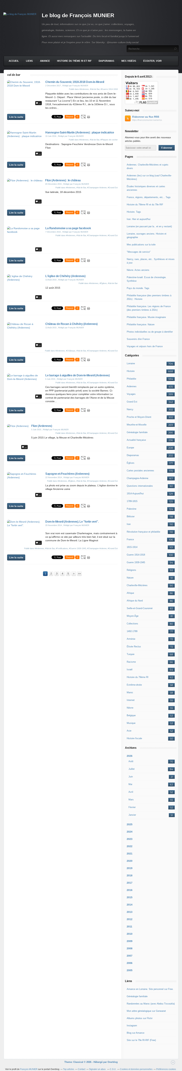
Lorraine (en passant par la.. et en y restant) (149, 226)
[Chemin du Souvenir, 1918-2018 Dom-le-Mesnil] (25, 85)
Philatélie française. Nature (140, 324)
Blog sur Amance (135, 1032)
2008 (129, 948)
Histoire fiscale (134, 738)
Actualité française (136, 440)
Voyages (131, 394)
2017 (129, 882)
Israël (129, 669)
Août (131, 761)
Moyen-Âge (132, 616)
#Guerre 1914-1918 (109, 89)
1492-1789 (132, 631)
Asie (129, 730)
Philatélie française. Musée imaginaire (146, 317)
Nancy (130, 409)
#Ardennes (84, 89)
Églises (130, 463)
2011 (129, 926)
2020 (129, 860)
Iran (129, 524)
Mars (131, 799)
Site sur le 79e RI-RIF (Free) (141, 1040)
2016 (129, 890)
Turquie (130, 654)
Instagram (132, 1025)
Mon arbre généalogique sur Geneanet (146, 1011)
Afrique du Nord (135, 600)
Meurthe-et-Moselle (136, 424)
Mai (130, 784)
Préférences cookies (166, 1069)
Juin (131, 776)
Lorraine (131, 363)
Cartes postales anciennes (140, 470)
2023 (129, 839)
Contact (81, 1069)
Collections (132, 623)
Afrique (130, 593)
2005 (129, 970)
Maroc (130, 692)
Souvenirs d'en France (138, 339)
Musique (131, 723)
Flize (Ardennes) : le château (63, 180)
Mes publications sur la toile (141, 244)
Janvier (132, 815)
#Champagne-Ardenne (97, 187)
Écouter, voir (152, 61)
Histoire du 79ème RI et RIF (74, 61)
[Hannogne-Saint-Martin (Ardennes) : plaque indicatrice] (25, 136)
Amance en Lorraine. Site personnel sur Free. (150, 989)
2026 (129, 755)
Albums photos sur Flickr (139, 1018)
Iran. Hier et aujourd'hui (138, 219)
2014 (129, 904)
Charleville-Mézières (137, 585)
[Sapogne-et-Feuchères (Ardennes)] (25, 477)
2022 (129, 846)
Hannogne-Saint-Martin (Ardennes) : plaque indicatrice (79, 132)
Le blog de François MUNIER (78, 15)
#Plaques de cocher (109, 140)
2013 (129, 912)
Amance (45, 61)
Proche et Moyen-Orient (139, 417)
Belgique (131, 715)
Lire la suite (16, 116)
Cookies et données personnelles (136, 1069)
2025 (129, 824)
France (130, 539)
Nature (130, 577)
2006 (129, 963)
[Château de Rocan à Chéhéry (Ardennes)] (25, 327)
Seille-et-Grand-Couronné (139, 608)
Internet (131, 700)
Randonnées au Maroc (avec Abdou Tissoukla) (151, 1003)
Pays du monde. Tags (138, 288)
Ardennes (131, 386)
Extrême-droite (134, 684)
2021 (129, 853)
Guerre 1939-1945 (136, 562)
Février (132, 807)
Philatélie (131, 378)
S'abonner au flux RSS (145, 116)
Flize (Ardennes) (41, 425)
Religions (131, 570)
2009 (129, 941)
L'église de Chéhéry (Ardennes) (65, 276)
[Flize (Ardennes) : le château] (24, 180)
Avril (131, 792)
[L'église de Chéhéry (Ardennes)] (25, 279)
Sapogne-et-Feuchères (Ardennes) (67, 473)
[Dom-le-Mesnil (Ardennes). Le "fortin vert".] (25, 525)
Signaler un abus (97, 1069)
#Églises (103, 283)
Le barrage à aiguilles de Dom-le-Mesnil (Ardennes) (77, 375)
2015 (129, 897)
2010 (129, 933)
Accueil (14, 61)
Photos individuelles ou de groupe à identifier (150, 331)
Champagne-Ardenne (137, 478)
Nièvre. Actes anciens (138, 270)
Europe (130, 447)
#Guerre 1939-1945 (77, 548)
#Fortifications (62, 548)
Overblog (113, 1062)
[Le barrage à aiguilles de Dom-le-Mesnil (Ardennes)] (25, 379)
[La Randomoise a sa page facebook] (25, 231)
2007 (129, 955)
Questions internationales (140, 486)
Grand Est (132, 401)
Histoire (131, 371)
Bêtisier (131, 516)
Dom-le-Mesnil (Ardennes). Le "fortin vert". (72, 521)
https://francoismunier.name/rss (147, 120)
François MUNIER (29, 1069)
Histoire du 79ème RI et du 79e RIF (145, 204)
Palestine (131, 508)
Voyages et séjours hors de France (145, 346)
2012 (129, 919)
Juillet (132, 769)
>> (79, 573)
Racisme (131, 662)
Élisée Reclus (134, 646)
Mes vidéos (128, 61)
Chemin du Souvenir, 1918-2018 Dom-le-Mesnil (74, 81)
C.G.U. (113, 1069)
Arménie (131, 639)
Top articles (68, 1069)
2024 (129, 831)
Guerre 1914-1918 (136, 554)
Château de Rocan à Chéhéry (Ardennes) (71, 323)
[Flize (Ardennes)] (18, 426)
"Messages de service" (139, 252)
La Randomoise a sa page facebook (68, 228)
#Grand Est (113, 187)
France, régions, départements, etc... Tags (149, 197)
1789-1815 (132, 501)
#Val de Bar (95, 89)
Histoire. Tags (134, 211)
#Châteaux (70, 351)
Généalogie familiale (137, 432)
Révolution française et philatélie (143, 531)
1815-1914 (132, 547)
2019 (129, 868)
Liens (29, 61)
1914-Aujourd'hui (135, 493)
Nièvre (130, 707)
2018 (129, 875)
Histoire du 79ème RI (137, 677)
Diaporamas (106, 61)
